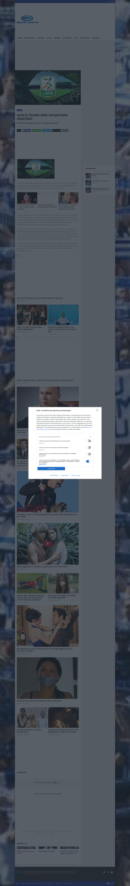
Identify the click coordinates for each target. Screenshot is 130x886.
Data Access (65, 475)
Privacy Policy (76, 475)
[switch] (88, 441)
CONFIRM (51, 468)
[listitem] (65, 437)
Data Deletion (54, 475)
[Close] (98, 411)
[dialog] (65, 443)
